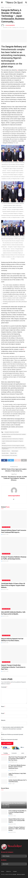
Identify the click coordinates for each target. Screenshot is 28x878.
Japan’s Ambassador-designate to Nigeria (12, 441)
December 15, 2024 (7, 27)
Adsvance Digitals (21, 874)
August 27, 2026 (5, 534)
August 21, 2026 (5, 671)
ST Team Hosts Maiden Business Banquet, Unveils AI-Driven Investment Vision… (17, 767)
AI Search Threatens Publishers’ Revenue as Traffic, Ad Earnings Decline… (17, 829)
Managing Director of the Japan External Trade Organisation (13, 448)
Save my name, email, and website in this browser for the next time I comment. (13, 728)
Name (3, 706)
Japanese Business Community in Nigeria (12, 438)
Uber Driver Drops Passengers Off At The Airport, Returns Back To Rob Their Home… (17, 758)
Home (2, 7)
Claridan (14, 874)
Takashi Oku (13, 453)
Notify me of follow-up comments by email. (12, 734)
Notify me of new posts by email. (9, 739)
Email (3, 713)
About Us (8, 871)
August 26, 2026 (5, 589)
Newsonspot (15, 451)
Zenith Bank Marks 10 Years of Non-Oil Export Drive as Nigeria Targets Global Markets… (13, 585)
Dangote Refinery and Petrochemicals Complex (14, 434)
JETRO (3, 443)
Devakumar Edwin (6, 436)
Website (3, 720)
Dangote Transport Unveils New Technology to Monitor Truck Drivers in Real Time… (13, 667)
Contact (15, 871)
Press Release (8, 7)
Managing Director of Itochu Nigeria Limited (13, 445)
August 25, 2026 (5, 616)
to (23, 349)
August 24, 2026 (5, 642)
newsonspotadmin (10, 25)
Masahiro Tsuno (6, 451)
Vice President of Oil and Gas (9, 455)
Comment (4, 687)
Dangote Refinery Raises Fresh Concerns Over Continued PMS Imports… (17, 820)
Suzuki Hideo (5, 453)
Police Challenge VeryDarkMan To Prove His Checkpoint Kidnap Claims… (17, 812)
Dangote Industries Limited (11, 432)
